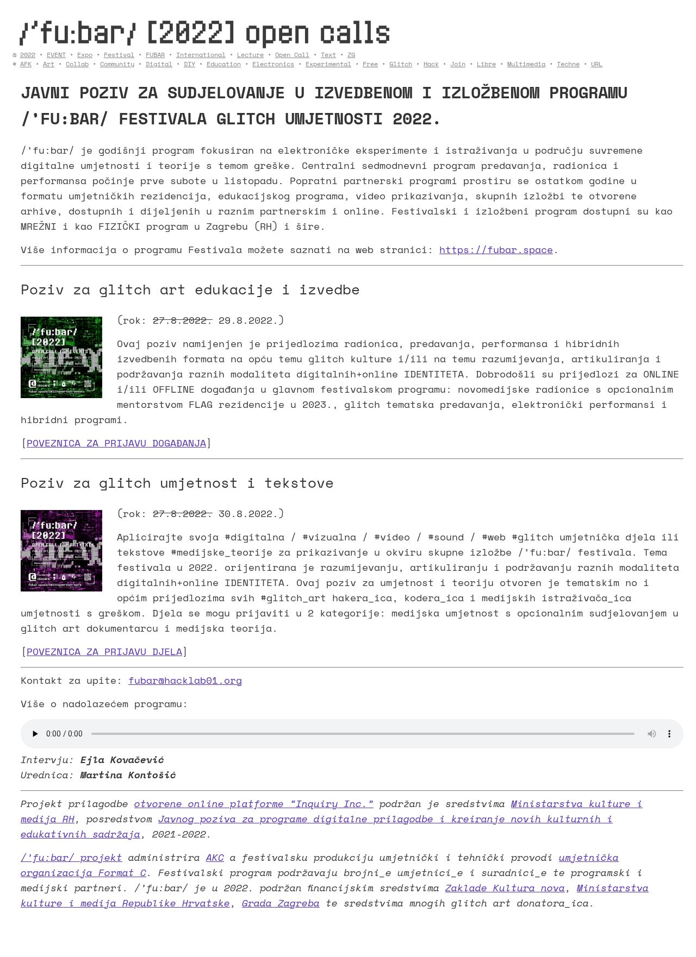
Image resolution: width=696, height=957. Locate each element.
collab (77, 63)
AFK (26, 63)
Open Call (292, 54)
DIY (189, 63)
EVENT (56, 54)
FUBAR (155, 54)
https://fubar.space (496, 249)
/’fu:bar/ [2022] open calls (204, 31)
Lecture (250, 54)
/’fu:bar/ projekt (71, 857)
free (370, 63)
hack (431, 63)
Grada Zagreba (281, 903)
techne (568, 63)
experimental (328, 63)
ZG (351, 54)
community (117, 63)
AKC (215, 857)
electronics (273, 63)
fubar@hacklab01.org (185, 680)
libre (486, 63)
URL (596, 63)
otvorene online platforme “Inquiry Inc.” (254, 803)
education (224, 63)
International (201, 54)
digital (159, 63)
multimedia (526, 63)
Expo (84, 54)
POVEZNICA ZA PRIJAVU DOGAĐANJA (116, 443)
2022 (27, 54)
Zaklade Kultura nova (505, 887)
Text (328, 54)
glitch (400, 63)
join (457, 63)
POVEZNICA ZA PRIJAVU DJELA (104, 651)
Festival (119, 54)
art (48, 63)
